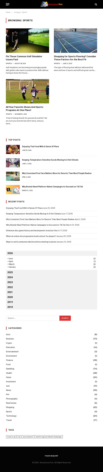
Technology (11, 416)
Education (10, 347)
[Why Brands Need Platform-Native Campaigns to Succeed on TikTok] (13, 189)
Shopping (10, 407)
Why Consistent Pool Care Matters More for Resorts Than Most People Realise (56, 173)
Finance (9, 360)
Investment (11, 382)
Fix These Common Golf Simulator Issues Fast (24, 58)
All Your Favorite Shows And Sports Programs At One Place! (24, 108)
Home (8, 377)
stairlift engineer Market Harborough (49, 437)
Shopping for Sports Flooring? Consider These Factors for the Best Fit (75, 58)
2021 (10, 292)
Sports (9, 63)
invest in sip (11, 437)
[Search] (95, 4)
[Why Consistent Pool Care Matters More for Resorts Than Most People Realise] (13, 176)
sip (19, 437)
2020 (10, 297)
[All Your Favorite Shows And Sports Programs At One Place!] (27, 91)
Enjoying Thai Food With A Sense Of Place (40, 146)
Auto (8, 334)
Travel (9, 420)
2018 (10, 307)
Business (10, 339)
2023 (10, 282)
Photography (11, 399)
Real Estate (11, 403)
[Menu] (7, 4)
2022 (10, 287)
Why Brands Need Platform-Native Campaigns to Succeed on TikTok (52, 187)
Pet (7, 394)
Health (9, 373)
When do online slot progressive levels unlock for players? (31, 236)
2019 (10, 302)
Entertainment (12, 352)
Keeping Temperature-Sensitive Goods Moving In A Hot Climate (50, 160)
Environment (11, 356)
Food (8, 364)
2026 (10, 253)
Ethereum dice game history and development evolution (30, 231)
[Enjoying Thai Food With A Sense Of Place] (13, 149)
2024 (10, 277)
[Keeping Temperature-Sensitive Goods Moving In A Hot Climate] (13, 162)
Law (8, 386)
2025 (10, 272)
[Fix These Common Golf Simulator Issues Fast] (27, 40)
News (8, 390)
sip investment (28, 437)
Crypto (9, 343)
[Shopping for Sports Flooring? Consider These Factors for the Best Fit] (75, 40)
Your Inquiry (51, 456)
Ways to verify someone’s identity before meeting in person (31, 242)
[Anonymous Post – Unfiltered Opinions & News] (51, 4)
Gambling (10, 369)
